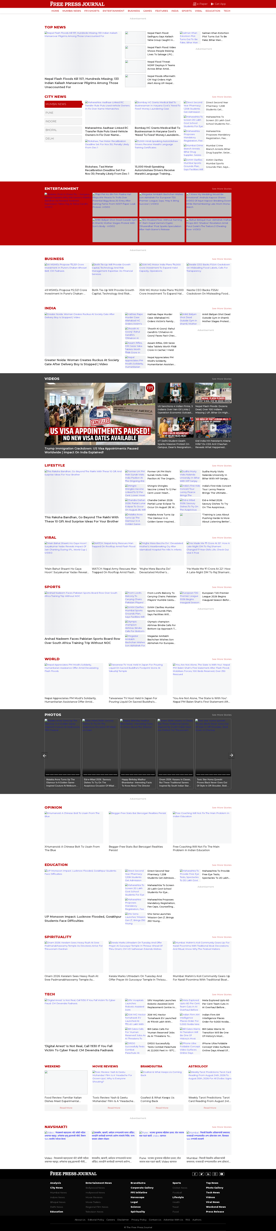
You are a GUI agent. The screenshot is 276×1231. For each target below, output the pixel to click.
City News (56, 1187)
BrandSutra (138, 1183)
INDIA (50, 308)
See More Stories (221, 96)
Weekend (52, 1066)
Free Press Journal (77, 3)
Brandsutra (151, 1066)
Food (175, 1211)
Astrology (198, 1066)
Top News (212, 1183)
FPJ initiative (139, 1192)
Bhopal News (57, 1202)
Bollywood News (95, 1187)
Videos (52, 379)
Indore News (57, 1197)
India (174, 10)
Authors (196, 1219)
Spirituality (58, 937)
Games (147, 10)
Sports (187, 10)
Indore (51, 121)
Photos (53, 715)
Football (177, 1192)
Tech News (213, 1192)
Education (213, 10)
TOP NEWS (55, 27)
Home (55, 10)
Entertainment (113, 10)
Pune (49, 112)
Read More (66, 1107)
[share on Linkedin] (208, 1174)
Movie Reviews (105, 1066)
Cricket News (179, 1187)
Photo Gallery (214, 1187)
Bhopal (51, 130)
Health (176, 1202)
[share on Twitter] (201, 1174)
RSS (187, 1219)
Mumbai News (71, 10)
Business (134, 10)
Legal (134, 1202)
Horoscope (137, 1197)
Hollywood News (95, 1192)
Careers (110, 1219)
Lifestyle (55, 465)
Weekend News (216, 1206)
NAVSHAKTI (56, 1127)
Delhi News (56, 1206)
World (52, 659)
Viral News (213, 1202)
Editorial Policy (96, 1219)
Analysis (55, 1183)
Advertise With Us (173, 1219)
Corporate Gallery (142, 1187)
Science (136, 1206)
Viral (198, 10)
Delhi (50, 138)
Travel (175, 1206)
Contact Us (155, 1219)
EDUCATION (56, 865)
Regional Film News (97, 1206)
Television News (94, 1211)
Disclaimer (123, 1219)
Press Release (215, 1211)
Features (161, 10)
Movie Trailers (93, 1202)
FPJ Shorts (91, 10)
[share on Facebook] (194, 1174)
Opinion (53, 807)
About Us (80, 1219)
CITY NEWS (55, 96)
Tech (227, 10)
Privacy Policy (138, 1219)
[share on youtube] (221, 1174)
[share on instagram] (215, 1174)
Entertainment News (99, 1183)
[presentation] (44, 755)
